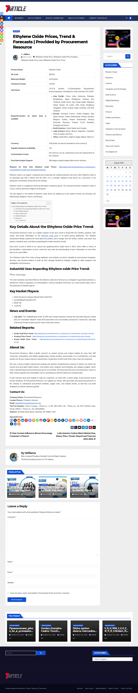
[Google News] (15, 424)
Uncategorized (111, 152)
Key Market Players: (22, 211)
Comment (12, 517)
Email (10, 572)
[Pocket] (81, 420)
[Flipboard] (48, 420)
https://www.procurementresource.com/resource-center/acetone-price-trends (61, 336)
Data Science (34, 18)
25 (111, 190)
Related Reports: (21, 216)
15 (126, 181)
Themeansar (42, 688)
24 (107, 190)
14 (123, 181)
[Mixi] (77, 420)
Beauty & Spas (111, 72)
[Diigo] (73, 420)
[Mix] (33, 420)
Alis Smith (27, 494)
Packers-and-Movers (114, 135)
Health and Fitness (113, 117)
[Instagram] (40, 420)
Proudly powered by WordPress (15, 688)
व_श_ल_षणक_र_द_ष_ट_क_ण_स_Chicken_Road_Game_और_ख (116, 631)
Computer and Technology (116, 89)
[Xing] (44, 420)
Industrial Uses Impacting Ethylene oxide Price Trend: (33, 209)
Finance (109, 112)
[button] (126, 18)
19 (115, 185)
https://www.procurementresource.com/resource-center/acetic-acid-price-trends (64, 333)
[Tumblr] (62, 420)
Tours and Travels (112, 146)
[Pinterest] (26, 420)
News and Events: (21, 213)
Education (110, 106)
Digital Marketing (55, 18)
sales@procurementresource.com (28, 403)
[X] (15, 420)
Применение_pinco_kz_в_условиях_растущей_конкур (21, 631)
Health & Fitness (76, 18)
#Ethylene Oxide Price (44, 57)
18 (111, 185)
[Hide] (1, 44)
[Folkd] (59, 420)
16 (130, 181)
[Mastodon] (29, 420)
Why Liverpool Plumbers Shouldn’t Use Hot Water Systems (43, 456)
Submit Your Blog (98, 18)
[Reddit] (18, 420)
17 (107, 185)
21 (123, 185)
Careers (109, 83)
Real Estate (110, 140)
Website (11, 583)
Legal (108, 123)
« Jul (107, 201)
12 (115, 181)
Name (10, 562)
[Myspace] (55, 420)
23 (130, 185)
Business (19, 18)
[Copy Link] (51, 420)
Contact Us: (22, 220)
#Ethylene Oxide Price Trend (54, 60)
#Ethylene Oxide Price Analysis (66, 57)
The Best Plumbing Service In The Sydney (37, 459)
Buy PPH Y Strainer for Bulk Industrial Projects (53, 490)
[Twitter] (84, 420)
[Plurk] (70, 420)
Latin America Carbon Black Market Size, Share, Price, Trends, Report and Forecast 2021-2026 (76, 436)
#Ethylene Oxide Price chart (31, 60)
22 (126, 185)
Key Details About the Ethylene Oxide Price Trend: (30, 206)
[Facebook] (11, 420)
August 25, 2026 (17, 635)
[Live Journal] (92, 420)
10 (107, 181)
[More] (18, 424)
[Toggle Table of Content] (47, 203)
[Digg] (88, 420)
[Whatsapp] (37, 420)
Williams (27, 54)
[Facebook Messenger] (66, 420)
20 (119, 185)
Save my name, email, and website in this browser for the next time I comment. (40, 593)
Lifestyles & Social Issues (116, 129)
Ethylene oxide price (49, 236)
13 (119, 181)
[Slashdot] (11, 424)
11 (111, 181)
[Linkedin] (22, 420)
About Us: (19, 218)
